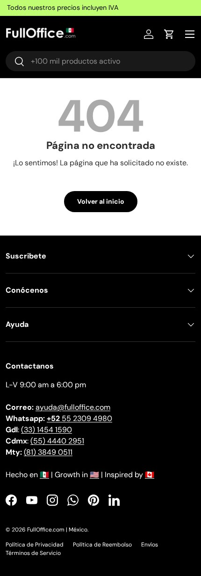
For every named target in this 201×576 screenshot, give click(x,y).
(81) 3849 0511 (48, 452)
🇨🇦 (149, 475)
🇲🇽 (44, 475)
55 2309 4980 (79, 418)
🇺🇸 (94, 475)
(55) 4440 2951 (57, 441)
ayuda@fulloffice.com (73, 407)
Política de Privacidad (35, 544)
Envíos (149, 544)
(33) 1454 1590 (46, 430)
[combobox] (100, 61)
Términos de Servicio (33, 553)
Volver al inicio (100, 201)
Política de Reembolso (102, 544)
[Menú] (189, 34)
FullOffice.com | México (57, 529)
